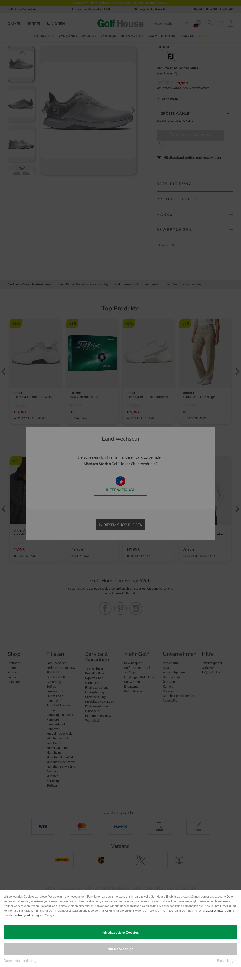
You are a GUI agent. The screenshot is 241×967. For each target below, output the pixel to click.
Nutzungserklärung (26, 915)
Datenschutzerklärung (220, 910)
